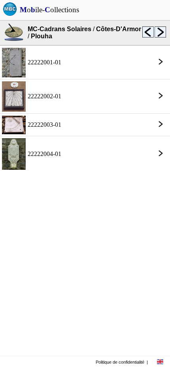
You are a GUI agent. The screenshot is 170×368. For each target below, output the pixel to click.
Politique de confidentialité (120, 362)
